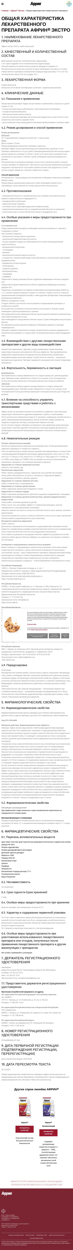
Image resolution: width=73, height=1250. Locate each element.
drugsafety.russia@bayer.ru (20, 1245)
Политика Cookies (29, 1235)
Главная (5, 11)
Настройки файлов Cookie (36, 1238)
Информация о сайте (41, 1235)
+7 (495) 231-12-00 (11, 1227)
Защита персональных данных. (39, 629)
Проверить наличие (25, 1129)
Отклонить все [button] (65, 635)
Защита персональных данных (57, 1235)
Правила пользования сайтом (16, 1235)
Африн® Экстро (17, 11)
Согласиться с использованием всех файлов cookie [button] (37, 635)
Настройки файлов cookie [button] (54, 635)
